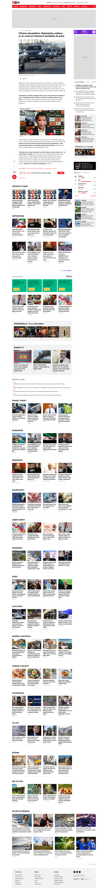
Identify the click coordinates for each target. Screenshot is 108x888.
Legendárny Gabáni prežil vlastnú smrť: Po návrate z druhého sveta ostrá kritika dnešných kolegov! (61, 368)
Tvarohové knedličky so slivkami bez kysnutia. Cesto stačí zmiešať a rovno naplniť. (34, 682)
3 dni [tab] (87, 82)
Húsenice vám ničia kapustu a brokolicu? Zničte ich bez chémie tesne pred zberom (33, 798)
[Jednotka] (75, 184)
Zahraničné (23, 6)
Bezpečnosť (60, 715)
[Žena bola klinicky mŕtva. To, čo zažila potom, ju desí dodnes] (50, 498)
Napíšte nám (17, 882)
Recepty (59, 803)
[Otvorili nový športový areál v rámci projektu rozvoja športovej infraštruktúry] (23, 356)
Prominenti (32, 6)
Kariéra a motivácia (21, 636)
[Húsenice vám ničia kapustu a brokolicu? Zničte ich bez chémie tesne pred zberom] (34, 789)
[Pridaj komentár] (14, 161)
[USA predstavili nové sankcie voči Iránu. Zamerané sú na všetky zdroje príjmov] (34, 731)
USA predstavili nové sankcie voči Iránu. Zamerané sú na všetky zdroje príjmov (33, 739)
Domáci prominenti (15, 482)
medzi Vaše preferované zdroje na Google (36, 173)
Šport (39, 6)
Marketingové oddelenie (59, 882)
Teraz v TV (77, 173)
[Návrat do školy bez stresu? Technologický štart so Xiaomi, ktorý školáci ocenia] (50, 527)
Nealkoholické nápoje (47, 685)
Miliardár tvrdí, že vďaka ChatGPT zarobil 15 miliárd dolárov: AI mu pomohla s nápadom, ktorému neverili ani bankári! (49, 565)
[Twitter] (80, 872)
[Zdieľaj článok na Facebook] (14, 167)
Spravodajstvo (57, 875)
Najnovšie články (18, 380)
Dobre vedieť (14, 313)
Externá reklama (38, 876)
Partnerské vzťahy (85, 163)
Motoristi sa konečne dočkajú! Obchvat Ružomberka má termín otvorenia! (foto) (18, 564)
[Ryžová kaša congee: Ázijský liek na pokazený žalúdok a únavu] (65, 674)
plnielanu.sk (60, 540)
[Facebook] (74, 872)
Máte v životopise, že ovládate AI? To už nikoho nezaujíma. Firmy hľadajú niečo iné (65, 653)
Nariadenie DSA (18, 884)
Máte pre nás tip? (57, 884)
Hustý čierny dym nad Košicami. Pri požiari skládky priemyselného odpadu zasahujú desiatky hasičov (65, 740)
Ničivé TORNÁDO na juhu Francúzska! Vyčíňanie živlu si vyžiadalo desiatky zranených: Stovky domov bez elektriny (41, 387)
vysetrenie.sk (30, 510)
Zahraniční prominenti (32, 481)
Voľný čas (84, 6)
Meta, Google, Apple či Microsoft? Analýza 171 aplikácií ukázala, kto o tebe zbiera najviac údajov (18, 711)
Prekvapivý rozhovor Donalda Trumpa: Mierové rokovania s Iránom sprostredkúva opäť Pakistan (37, 395)
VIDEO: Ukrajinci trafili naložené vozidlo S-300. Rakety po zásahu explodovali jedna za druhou (49, 711)
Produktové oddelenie (58, 876)
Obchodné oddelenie (58, 878)
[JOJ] (75, 180)
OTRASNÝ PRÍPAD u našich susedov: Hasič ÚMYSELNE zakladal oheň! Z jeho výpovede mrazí (87, 210)
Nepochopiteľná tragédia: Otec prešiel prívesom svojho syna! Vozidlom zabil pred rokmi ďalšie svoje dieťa (87, 217)
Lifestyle (76, 6)
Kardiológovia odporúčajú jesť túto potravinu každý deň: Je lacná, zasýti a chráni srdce (34, 507)
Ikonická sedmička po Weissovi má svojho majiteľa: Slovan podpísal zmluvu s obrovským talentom (18, 594)
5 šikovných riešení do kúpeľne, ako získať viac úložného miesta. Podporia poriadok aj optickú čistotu (49, 770)
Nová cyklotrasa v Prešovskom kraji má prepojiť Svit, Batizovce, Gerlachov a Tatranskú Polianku (34, 624)
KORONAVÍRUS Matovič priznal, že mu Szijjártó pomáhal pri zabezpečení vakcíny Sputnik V (65, 203)
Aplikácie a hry (15, 715)
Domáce (15, 6)
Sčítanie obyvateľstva (31, 168)
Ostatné (29, 597)
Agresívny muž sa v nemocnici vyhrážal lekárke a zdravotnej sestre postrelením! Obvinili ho (33, 418)
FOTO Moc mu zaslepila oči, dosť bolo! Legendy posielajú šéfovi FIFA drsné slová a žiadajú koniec (64, 594)
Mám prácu (45, 657)
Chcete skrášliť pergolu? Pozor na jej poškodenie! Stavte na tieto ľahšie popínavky (18, 798)
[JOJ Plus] (75, 191)
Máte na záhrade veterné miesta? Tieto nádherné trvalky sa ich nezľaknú (49, 797)
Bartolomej (66, 2)
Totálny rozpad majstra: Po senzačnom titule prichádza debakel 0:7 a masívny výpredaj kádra (34, 593)
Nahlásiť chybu (22, 178)
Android (29, 714)
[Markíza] (75, 176)
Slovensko (41, 168)
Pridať (61, 173)
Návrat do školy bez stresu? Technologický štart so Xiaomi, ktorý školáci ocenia (48, 536)
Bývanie (15, 752)
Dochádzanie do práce (50, 168)
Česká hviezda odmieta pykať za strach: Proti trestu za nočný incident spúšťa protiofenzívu (49, 593)
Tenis (44, 597)
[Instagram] (77, 872)
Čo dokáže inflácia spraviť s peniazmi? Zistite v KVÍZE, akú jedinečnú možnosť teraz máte (65, 309)
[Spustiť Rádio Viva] (84, 31)
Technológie (18, 693)
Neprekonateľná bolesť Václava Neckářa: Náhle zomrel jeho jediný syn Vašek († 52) (34, 477)
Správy (15, 372)
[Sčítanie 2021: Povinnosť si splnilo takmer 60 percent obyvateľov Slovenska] (50, 194)
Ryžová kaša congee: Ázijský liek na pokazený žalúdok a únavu (64, 681)
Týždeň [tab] (93, 82)
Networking (30, 658)
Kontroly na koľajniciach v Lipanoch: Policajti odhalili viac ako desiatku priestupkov (18, 417)
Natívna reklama (38, 884)
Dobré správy (18, 520)
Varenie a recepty (20, 666)
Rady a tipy (60, 685)
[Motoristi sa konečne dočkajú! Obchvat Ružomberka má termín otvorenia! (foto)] (19, 556)
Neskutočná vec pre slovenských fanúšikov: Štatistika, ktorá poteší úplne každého (49, 309)
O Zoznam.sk (18, 872)
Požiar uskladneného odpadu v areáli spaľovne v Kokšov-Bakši (41, 367)
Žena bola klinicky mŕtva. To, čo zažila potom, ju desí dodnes (49, 506)
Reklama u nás (37, 875)
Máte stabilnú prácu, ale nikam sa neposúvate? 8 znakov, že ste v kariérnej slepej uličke (49, 653)
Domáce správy (19, 400)
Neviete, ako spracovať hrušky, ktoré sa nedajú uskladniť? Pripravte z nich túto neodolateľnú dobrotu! (64, 799)
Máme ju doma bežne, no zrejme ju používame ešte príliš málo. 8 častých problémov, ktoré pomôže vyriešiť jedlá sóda (34, 770)
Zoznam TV (19, 347)
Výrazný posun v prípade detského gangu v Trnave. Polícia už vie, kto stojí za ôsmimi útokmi (49, 739)
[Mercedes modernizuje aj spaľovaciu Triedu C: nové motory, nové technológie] (65, 614)
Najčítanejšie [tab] (79, 82)
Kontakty (56, 872)
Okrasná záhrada (15, 802)
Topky (26, 30)
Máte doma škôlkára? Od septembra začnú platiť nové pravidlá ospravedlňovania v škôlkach (18, 654)
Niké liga (13, 599)
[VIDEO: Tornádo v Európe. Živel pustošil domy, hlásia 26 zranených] (19, 731)
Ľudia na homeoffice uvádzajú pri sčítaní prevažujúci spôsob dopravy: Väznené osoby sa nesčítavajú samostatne (18, 204)
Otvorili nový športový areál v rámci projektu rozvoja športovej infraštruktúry (21, 368)
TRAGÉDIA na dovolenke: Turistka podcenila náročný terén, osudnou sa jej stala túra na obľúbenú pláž (39, 384)
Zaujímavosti (47, 6)
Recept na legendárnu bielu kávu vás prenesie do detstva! (49, 681)
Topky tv (69, 6)
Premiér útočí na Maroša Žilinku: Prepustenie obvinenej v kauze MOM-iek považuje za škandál (49, 417)
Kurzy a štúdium (61, 657)
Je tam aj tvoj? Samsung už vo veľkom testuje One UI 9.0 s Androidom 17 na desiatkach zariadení (34, 710)
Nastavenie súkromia (19, 878)
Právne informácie (18, 875)
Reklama (37, 872)
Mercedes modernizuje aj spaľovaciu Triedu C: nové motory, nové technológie (65, 622)
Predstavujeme (45, 628)
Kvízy (63, 6)
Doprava (29, 628)
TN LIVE (15, 723)
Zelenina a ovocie (31, 802)
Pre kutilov (17, 781)
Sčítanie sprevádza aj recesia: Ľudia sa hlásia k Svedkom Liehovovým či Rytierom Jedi (34, 203)
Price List (36, 882)
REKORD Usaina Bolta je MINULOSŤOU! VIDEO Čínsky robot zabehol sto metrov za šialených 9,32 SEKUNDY (18, 508)
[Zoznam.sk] (77, 879)
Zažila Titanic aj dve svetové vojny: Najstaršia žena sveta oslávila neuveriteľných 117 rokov (65, 507)
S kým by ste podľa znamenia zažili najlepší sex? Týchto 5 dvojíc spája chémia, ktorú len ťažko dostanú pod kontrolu (87, 166)
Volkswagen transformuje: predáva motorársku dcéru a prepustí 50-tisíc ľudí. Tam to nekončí (18, 624)
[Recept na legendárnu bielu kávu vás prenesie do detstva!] (50, 674)
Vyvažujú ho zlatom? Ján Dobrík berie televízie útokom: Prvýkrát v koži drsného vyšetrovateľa (64, 477)
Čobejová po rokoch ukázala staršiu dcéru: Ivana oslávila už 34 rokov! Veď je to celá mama (18, 478)
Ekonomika (56, 6)
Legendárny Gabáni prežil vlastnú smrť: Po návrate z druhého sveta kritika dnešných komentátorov (49, 477)
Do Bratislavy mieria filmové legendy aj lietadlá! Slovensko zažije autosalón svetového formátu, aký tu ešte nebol (34, 310)
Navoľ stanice (76, 195)
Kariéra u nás (17, 880)
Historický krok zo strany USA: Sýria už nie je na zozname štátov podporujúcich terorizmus (35, 391)
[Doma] (75, 188)
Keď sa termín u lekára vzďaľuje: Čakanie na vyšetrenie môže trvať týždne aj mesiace (18, 309)
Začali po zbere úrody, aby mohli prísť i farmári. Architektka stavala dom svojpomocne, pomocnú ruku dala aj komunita (19, 770)
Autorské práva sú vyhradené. (79, 876)
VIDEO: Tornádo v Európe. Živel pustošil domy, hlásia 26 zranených (18, 738)
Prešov (59, 423)
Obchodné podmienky (39, 878)
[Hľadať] (94, 6)
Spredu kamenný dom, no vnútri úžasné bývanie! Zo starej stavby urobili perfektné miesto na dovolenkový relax (65, 770)
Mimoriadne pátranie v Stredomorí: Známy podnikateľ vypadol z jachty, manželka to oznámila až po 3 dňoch (34, 565)
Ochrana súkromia (18, 876)
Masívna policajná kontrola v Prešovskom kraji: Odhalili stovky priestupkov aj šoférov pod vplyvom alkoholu (64, 418)
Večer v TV (86, 173)
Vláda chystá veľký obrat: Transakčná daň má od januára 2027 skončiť (64, 563)
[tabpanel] (85, 98)
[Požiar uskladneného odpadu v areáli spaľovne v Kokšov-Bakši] (42, 356)
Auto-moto (17, 606)
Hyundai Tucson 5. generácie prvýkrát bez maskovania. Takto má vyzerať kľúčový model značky (49, 624)
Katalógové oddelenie (58, 880)
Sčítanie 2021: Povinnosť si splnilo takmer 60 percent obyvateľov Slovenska (49, 203)
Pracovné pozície (17, 277)
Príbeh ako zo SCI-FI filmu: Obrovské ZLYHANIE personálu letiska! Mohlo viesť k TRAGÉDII (87, 224)
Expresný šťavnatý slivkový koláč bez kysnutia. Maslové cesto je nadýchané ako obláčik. (18, 682)
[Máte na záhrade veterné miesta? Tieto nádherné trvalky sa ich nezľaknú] (50, 789)
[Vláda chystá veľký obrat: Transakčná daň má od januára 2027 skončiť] (65, 556)
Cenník (36, 880)
